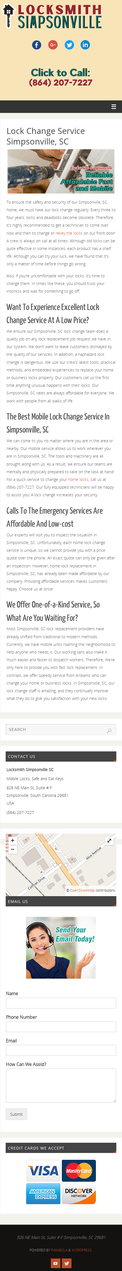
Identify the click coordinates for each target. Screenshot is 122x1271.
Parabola (59, 1250)
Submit (16, 1114)
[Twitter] (66, 1263)
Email (11, 1041)
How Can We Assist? (26, 1064)
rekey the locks (69, 233)
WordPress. (82, 1250)
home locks (78, 479)
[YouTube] (55, 1263)
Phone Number (21, 1017)
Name (12, 994)
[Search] (109, 731)
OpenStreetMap (82, 890)
